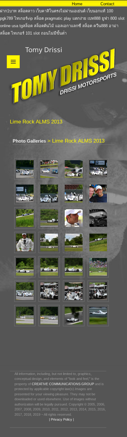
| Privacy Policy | (61, 419)
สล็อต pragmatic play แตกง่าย (60, 18)
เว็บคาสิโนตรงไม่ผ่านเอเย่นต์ (60, 11)
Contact (107, 4)
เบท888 (94, 18)
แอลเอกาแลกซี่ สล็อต (73, 25)
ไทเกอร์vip (23, 18)
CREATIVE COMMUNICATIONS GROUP (63, 384)
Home (77, 4)
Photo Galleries (29, 141)
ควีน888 (100, 25)
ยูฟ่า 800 (109, 18)
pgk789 (6, 18)
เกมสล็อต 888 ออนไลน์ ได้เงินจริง (53, 3)
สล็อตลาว (26, 11)
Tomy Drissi (43, 49)
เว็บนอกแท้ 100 (100, 11)
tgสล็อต (26, 25)
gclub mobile (11, 3)
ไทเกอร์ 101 (21, 33)
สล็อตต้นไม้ (44, 25)
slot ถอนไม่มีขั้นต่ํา (50, 33)
